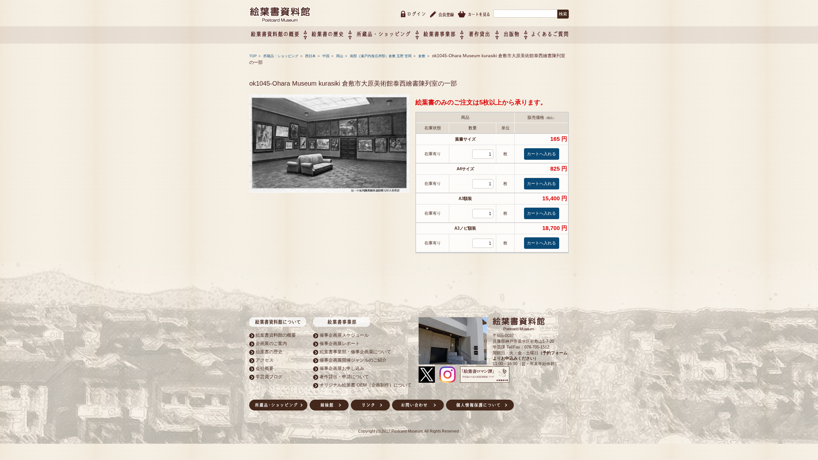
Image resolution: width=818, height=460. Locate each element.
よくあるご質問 (550, 34)
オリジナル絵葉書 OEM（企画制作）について (366, 384)
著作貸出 (479, 34)
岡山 (340, 56)
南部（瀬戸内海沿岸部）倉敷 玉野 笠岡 (381, 56)
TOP (253, 56)
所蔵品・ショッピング (281, 56)
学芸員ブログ (269, 376)
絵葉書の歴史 (327, 34)
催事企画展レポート (340, 343)
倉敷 (422, 56)
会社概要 (265, 368)
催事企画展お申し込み (342, 368)
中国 (326, 56)
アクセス (265, 360)
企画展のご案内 (271, 343)
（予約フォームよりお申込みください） (530, 355)
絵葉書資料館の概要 (276, 335)
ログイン (416, 14)
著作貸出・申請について (344, 376)
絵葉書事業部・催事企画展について (355, 351)
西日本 (311, 56)
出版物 (511, 34)
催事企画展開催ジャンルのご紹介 (353, 360)
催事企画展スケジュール (344, 335)
